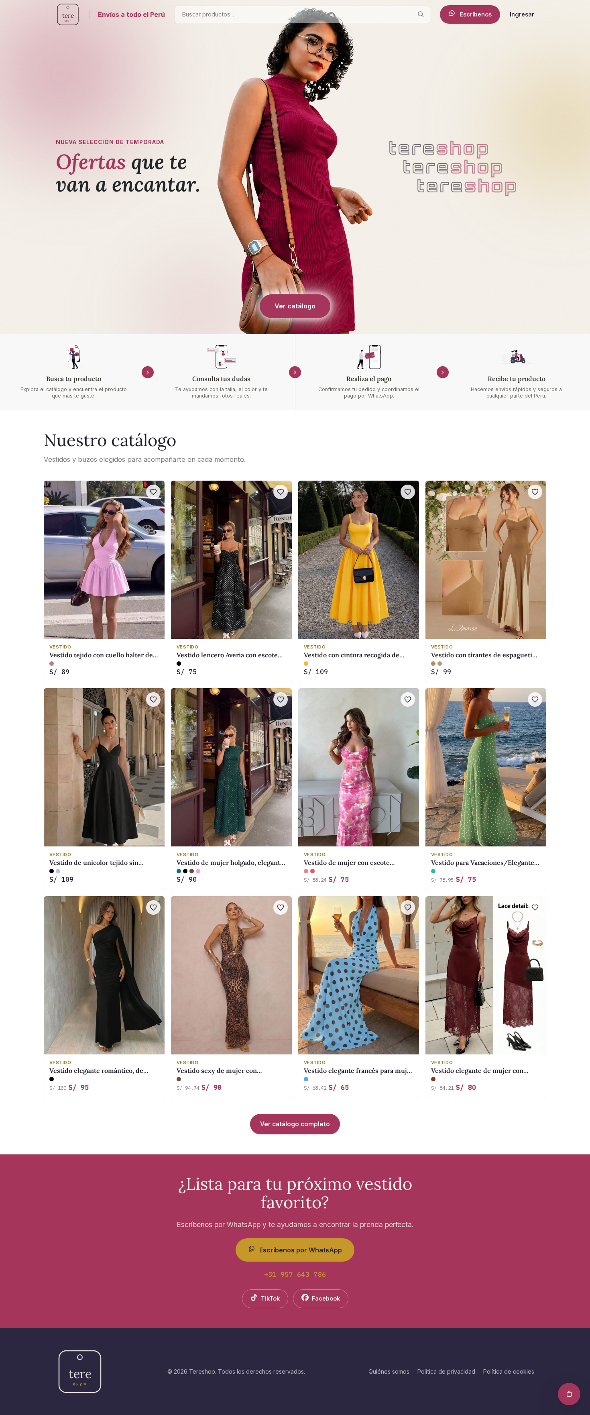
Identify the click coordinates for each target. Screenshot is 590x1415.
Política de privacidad (446, 1371)
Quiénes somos (388, 1371)
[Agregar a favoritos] (153, 492)
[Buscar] (421, 14)
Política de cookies (508, 1371)
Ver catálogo (295, 306)
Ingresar (522, 14)
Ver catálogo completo (295, 1124)
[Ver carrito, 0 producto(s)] (569, 1394)
